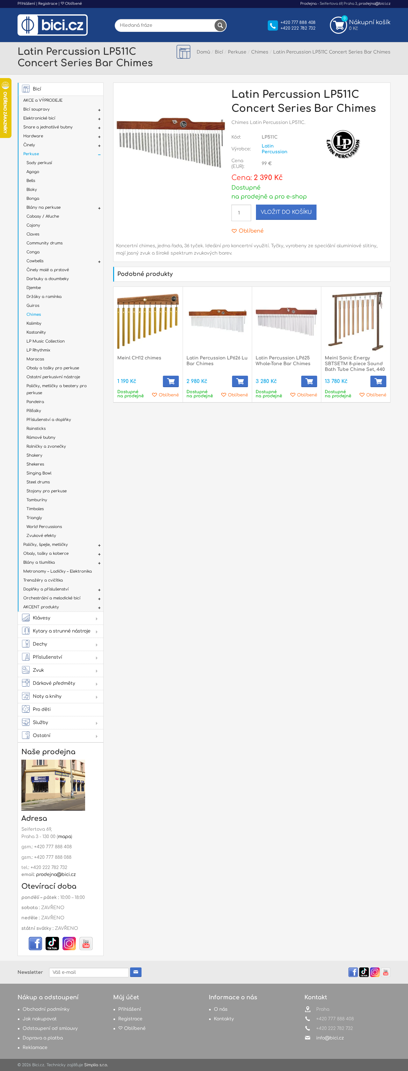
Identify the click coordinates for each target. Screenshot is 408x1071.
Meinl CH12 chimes (139, 358)
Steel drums (38, 482)
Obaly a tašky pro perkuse (52, 368)
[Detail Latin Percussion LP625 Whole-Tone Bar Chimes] (286, 321)
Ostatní (41, 735)
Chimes (33, 314)
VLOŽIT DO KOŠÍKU (286, 212)
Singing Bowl (38, 473)
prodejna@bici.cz (374, 4)
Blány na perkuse (43, 207)
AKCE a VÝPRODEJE (42, 100)
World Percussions (44, 527)
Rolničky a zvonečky (46, 446)
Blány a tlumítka (39, 562)
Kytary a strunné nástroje (62, 631)
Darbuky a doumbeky (47, 279)
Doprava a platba (43, 1038)
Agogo (32, 172)
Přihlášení (26, 4)
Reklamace (35, 1047)
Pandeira (35, 402)
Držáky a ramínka (44, 296)
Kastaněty (36, 332)
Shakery (34, 455)
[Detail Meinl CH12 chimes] (148, 321)
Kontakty (224, 1019)
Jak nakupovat (40, 1019)
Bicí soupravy (36, 109)
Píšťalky (33, 411)
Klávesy (41, 618)
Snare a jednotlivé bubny (48, 127)
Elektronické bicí (39, 118)
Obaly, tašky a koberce (46, 553)
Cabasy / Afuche (42, 216)
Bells (30, 180)
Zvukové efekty (41, 535)
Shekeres (35, 464)
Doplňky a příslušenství (46, 589)
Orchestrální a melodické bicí (51, 598)
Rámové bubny (40, 437)
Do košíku (171, 381)
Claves (32, 234)
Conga (33, 252)
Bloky (31, 189)
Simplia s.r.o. (96, 1065)
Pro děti (42, 709)
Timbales (35, 509)
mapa (64, 836)
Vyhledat (220, 25)
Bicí (37, 89)
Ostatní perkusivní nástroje (53, 377)
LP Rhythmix (38, 350)
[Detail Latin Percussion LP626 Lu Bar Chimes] (217, 321)
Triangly (34, 518)
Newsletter (30, 972)
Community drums (44, 243)
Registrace (47, 4)
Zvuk (38, 670)
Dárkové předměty (54, 683)
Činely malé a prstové (47, 270)
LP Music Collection (45, 341)
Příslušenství (47, 657)
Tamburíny (36, 500)
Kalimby (33, 323)
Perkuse (31, 154)
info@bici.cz (330, 1038)
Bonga (32, 198)
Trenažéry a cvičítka (43, 580)
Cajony (33, 225)
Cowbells (34, 261)
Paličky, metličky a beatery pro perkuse (56, 389)
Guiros (32, 305)
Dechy (40, 644)
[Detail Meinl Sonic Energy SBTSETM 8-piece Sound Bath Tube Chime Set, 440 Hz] (355, 321)
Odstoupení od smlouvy (50, 1028)
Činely (29, 145)
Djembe (33, 288)
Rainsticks (36, 428)
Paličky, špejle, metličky (45, 544)
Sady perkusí (39, 163)
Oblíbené (73, 4)
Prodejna (308, 4)
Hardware (33, 136)
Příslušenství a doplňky (48, 419)
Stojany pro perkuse (46, 491)
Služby (40, 722)
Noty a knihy (47, 696)
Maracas (35, 359)
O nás (221, 1009)
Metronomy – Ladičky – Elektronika (57, 571)
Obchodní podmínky (46, 1009)
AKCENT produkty (41, 607)
